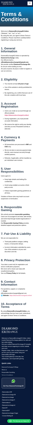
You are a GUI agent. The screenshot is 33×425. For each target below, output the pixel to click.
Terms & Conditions (7, 375)
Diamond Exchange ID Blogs (10, 367)
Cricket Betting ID (7, 416)
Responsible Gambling (8, 372)
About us (4, 369)
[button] (19, 421)
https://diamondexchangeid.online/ (17, 115)
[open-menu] (29, 3)
